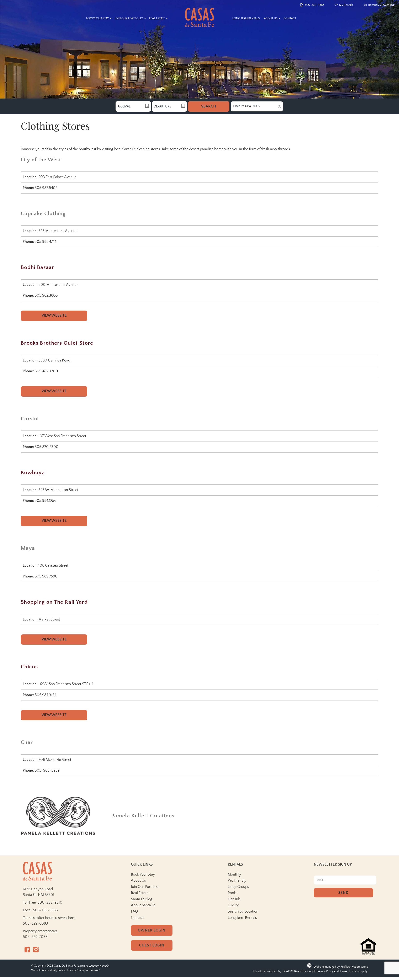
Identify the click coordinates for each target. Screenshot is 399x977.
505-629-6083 (35, 923)
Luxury (233, 905)
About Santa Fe (143, 905)
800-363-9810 (49, 903)
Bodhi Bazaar (37, 267)
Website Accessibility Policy (48, 970)
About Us (271, 18)
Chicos (29, 667)
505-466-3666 (45, 910)
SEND (343, 893)
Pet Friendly (237, 880)
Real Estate (157, 18)
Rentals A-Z (93, 970)
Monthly (234, 874)
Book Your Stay (97, 18)
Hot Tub (234, 899)
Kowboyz (32, 473)
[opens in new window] (27, 951)
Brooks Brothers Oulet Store (57, 343)
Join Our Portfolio (129, 18)
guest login (151, 945)
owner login (151, 930)
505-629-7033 (35, 937)
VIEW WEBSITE (54, 315)
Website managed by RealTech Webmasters (341, 966)
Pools (232, 893)
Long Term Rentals (246, 18)
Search (208, 106)
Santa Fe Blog (141, 899)
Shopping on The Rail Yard (54, 602)
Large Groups (238, 887)
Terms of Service (350, 971)
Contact (289, 18)
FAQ (134, 911)
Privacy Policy (75, 970)
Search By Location (243, 911)
